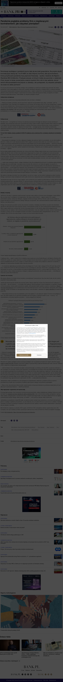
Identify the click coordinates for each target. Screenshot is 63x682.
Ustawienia (39, 355)
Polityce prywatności (32, 333)
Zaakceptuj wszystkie (23, 355)
